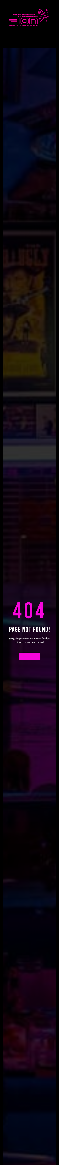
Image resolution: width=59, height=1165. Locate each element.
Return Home (29, 656)
